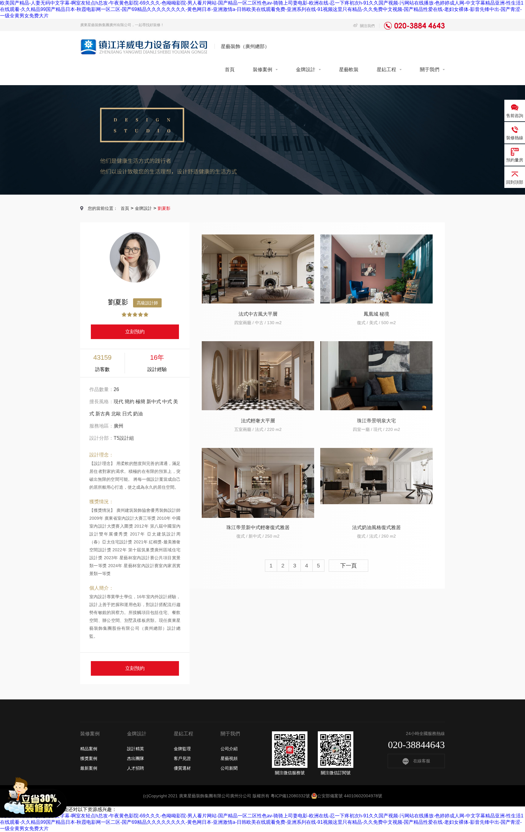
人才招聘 (135, 768)
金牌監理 (182, 748)
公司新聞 (229, 768)
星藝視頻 (229, 758)
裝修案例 (262, 69)
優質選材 (182, 768)
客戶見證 (182, 758)
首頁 (230, 69)
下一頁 (348, 566)
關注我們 (367, 26)
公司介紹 (229, 748)
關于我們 (429, 69)
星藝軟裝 (349, 69)
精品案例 (88, 748)
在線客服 (421, 760)
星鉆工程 (386, 69)
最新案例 (88, 768)
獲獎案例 (88, 758)
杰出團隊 (135, 758)
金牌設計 (305, 69)
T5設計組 (124, 438)
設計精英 (135, 748)
